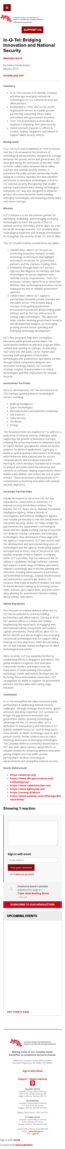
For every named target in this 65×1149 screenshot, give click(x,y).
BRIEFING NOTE (12, 58)
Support (23, 1079)
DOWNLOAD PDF (13, 75)
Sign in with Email (32, 1071)
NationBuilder (24, 1144)
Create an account (23, 874)
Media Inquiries (38, 1079)
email (16, 1139)
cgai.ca (35, 1133)
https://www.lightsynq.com (27, 788)
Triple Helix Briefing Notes (33, 893)
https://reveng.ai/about (25, 792)
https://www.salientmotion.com (30, 785)
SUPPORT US (32, 30)
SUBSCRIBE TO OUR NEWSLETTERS (32, 904)
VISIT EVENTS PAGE (18, 1011)
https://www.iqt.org (23, 774)
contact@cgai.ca (35, 1131)
